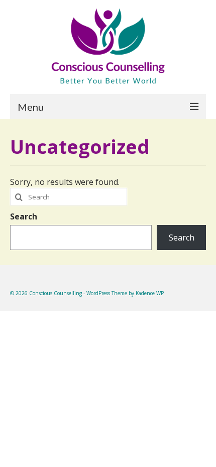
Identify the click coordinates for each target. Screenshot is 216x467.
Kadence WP (150, 293)
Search (23, 216)
